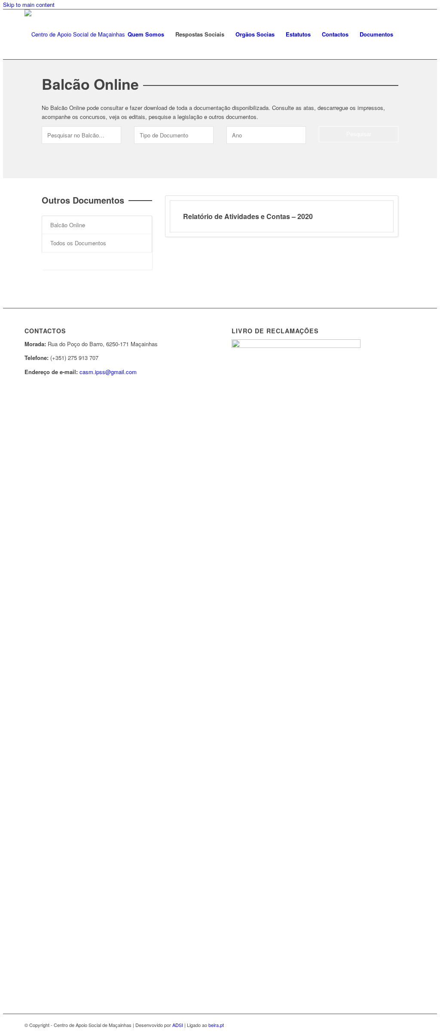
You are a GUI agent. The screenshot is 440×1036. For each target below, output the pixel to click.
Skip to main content (29, 4)
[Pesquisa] (407, 34)
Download (360, 216)
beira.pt (216, 1024)
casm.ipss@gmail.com (108, 372)
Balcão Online (67, 225)
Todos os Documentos (78, 243)
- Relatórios (64, 261)
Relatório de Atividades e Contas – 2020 (248, 216)
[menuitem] (146, 34)
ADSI (177, 1024)
